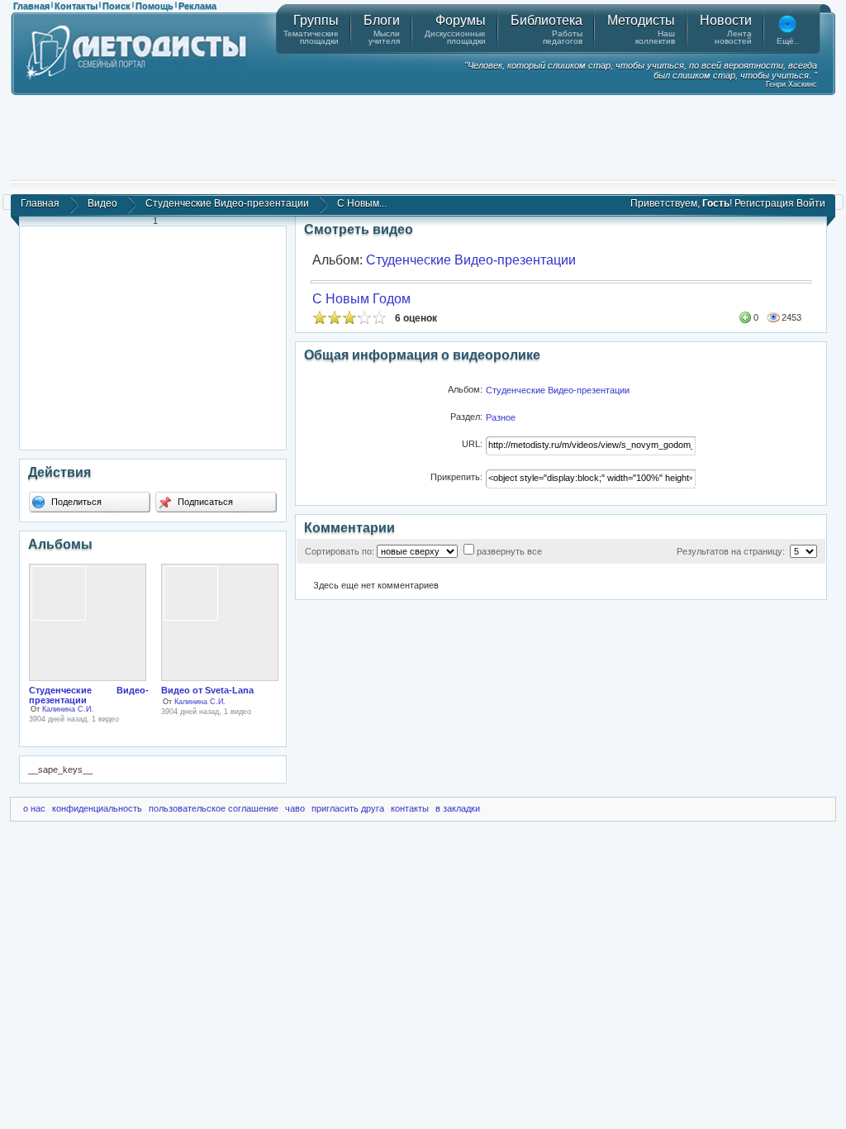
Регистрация (764, 203)
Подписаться (204, 502)
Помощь (154, 6)
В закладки (457, 808)
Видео (102, 203)
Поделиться (75, 502)
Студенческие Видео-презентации (227, 203)
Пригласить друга (347, 808)
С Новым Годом (361, 299)
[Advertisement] (423, 136)
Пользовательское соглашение (213, 808)
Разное (501, 417)
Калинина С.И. (67, 709)
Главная (31, 6)
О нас (34, 808)
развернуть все (509, 551)
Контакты (76, 6)
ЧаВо (295, 808)
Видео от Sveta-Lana (207, 690)
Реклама (197, 6)
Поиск (116, 6)
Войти (810, 203)
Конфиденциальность (97, 808)
